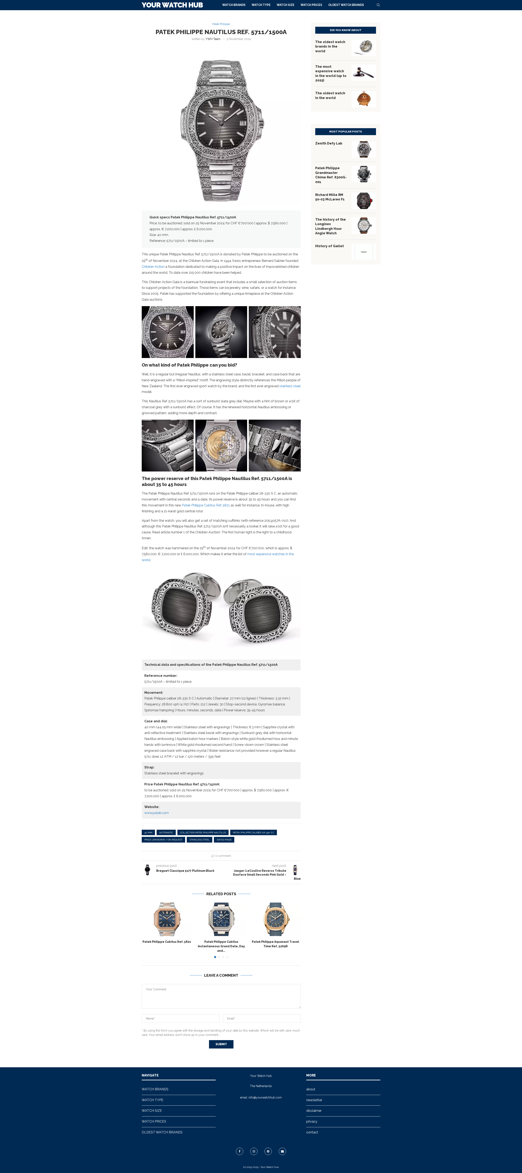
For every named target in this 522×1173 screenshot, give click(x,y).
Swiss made (224, 839)
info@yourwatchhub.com (265, 1097)
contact (312, 1132)
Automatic (166, 832)
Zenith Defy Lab (328, 143)
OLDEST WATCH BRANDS (346, 5)
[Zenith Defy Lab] (364, 149)
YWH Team (213, 39)
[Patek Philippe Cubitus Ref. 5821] (167, 919)
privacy (311, 1121)
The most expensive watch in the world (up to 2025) (330, 73)
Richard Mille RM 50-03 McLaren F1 (330, 197)
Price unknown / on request (163, 839)
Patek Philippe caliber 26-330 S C (253, 832)
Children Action (153, 267)
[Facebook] (239, 1151)
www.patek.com (156, 813)
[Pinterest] (268, 1151)
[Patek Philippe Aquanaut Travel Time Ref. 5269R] (275, 919)
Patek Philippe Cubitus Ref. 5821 (206, 505)
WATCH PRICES (311, 5)
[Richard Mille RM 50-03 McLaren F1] (364, 201)
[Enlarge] (188, 311)
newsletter (314, 1100)
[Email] (282, 1151)
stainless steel (290, 386)
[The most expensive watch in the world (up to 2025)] (364, 72)
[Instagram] (254, 1151)
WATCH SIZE (285, 5)
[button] (147, 930)
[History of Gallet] (364, 252)
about (310, 1089)
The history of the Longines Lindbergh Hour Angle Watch (330, 226)
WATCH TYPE (261, 5)
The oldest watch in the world (330, 95)
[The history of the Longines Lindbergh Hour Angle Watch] (364, 225)
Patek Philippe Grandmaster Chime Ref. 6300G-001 (331, 175)
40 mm (148, 832)
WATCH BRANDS (234, 5)
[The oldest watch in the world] (364, 99)
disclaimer (314, 1111)
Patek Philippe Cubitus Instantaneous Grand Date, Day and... (221, 946)
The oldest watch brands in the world (330, 46)
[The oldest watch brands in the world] (364, 48)
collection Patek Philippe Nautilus (203, 832)
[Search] (378, 5)
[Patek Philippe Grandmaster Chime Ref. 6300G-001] (364, 174)
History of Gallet (329, 246)
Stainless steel (199, 839)
